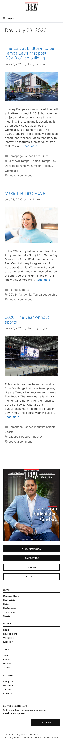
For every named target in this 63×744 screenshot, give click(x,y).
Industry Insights (45, 426)
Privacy (7, 663)
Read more (30, 146)
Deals (6, 629)
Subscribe (45, 722)
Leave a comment (20, 175)
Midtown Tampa (19, 161)
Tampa (35, 161)
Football (26, 436)
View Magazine (31, 548)
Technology (9, 612)
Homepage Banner (21, 156)
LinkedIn (7, 693)
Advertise (31, 567)
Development (10, 633)
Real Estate (9, 600)
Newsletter (31, 558)
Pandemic (24, 294)
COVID (13, 294)
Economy (8, 641)
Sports (9, 431)
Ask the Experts (19, 289)
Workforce (8, 637)
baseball (14, 436)
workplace (11, 170)
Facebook (8, 685)
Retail (6, 604)
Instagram (8, 681)
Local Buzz (41, 156)
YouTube (7, 689)
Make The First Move (25, 193)
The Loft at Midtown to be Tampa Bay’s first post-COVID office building (29, 53)
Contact (31, 576)
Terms (6, 667)
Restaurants (9, 608)
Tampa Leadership (45, 294)
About (6, 655)
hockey (37, 436)
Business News (11, 596)
